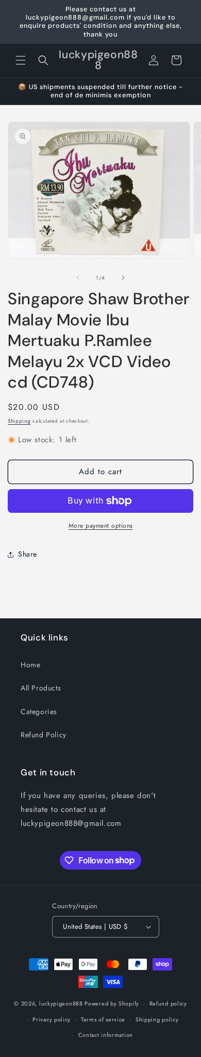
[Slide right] (123, 277)
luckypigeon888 (61, 1003)
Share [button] (27, 554)
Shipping (19, 421)
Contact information (105, 1035)
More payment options (101, 525)
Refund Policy (43, 735)
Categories (39, 711)
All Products (41, 688)
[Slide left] (77, 277)
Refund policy (168, 1003)
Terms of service (103, 1019)
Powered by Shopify (112, 1003)
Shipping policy (157, 1019)
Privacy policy (51, 1019)
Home (30, 665)
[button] (20, 60)
